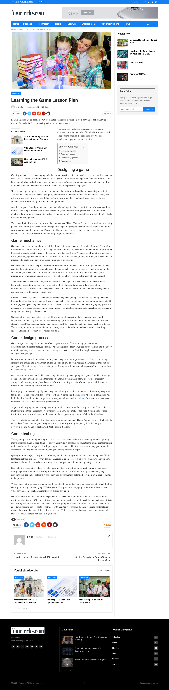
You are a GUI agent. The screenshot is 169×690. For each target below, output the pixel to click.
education (20, 519)
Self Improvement (110, 24)
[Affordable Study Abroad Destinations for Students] (17, 139)
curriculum (93, 503)
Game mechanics (68, 154)
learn (82, 398)
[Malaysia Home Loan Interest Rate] (122, 43)
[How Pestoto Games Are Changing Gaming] (67, 640)
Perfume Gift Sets (138, 74)
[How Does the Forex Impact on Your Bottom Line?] (122, 54)
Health (58, 24)
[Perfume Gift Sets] (122, 77)
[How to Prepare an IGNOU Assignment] (17, 162)
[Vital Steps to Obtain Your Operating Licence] (17, 151)
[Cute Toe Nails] (122, 65)
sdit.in (155, 683)
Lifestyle (71, 24)
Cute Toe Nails (136, 62)
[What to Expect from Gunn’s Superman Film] (67, 651)
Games (114, 643)
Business (27, 24)
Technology (43, 24)
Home (16, 24)
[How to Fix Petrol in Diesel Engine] (67, 662)
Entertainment (88, 24)
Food (114, 653)
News (127, 24)
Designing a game (68, 150)
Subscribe (149, 109)
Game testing (66, 161)
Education (16, 93)
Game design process (69, 157)
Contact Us (40, 2)
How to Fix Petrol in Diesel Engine (90, 659)
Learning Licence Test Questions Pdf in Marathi (36, 557)
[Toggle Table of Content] (82, 147)
